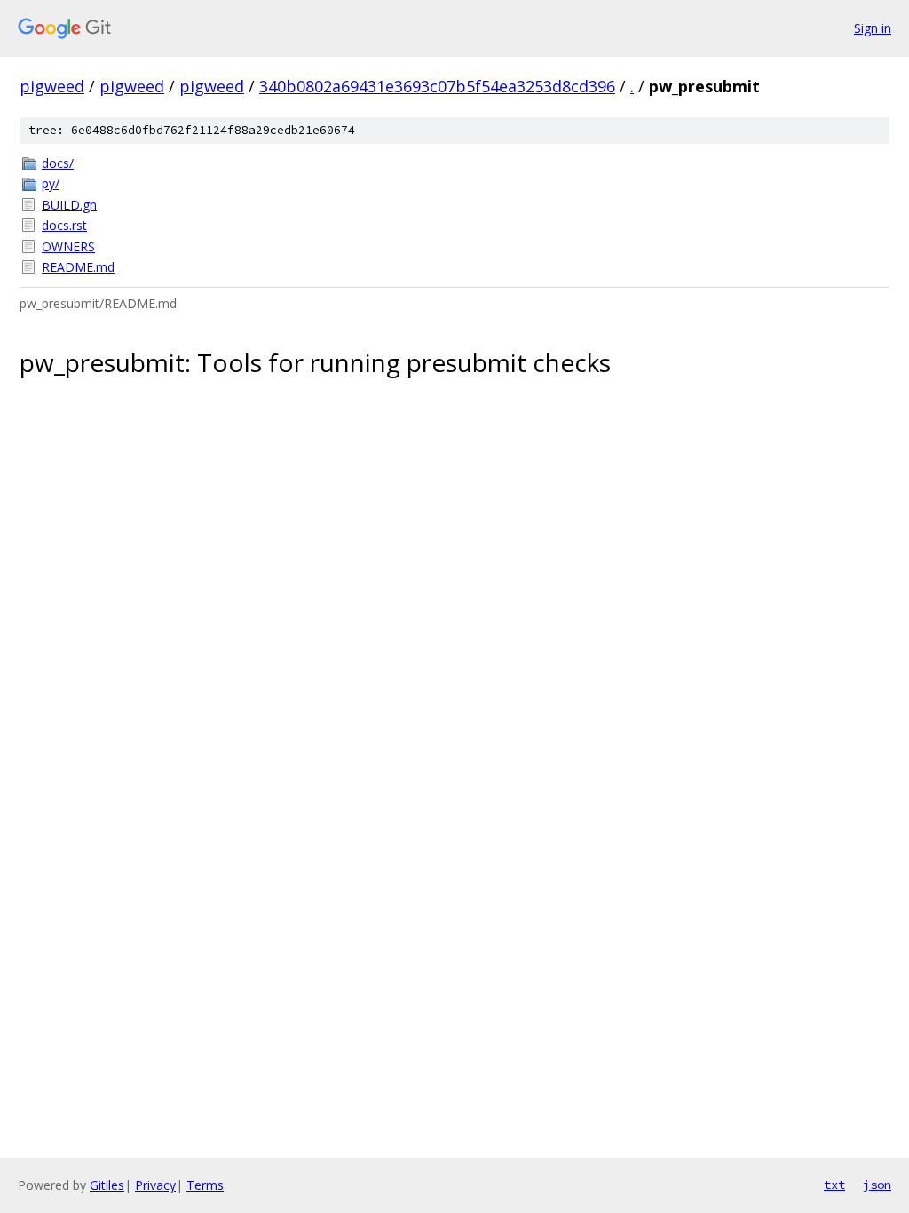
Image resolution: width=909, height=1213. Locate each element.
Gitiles (107, 1185)
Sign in (872, 28)
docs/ (58, 163)
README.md (78, 266)
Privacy (155, 1185)
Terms (205, 1185)
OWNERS (68, 246)
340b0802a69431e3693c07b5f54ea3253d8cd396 (437, 86)
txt (834, 1185)
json (877, 1185)
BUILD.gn (69, 204)
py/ (50, 183)
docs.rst (64, 225)
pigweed (52, 86)
